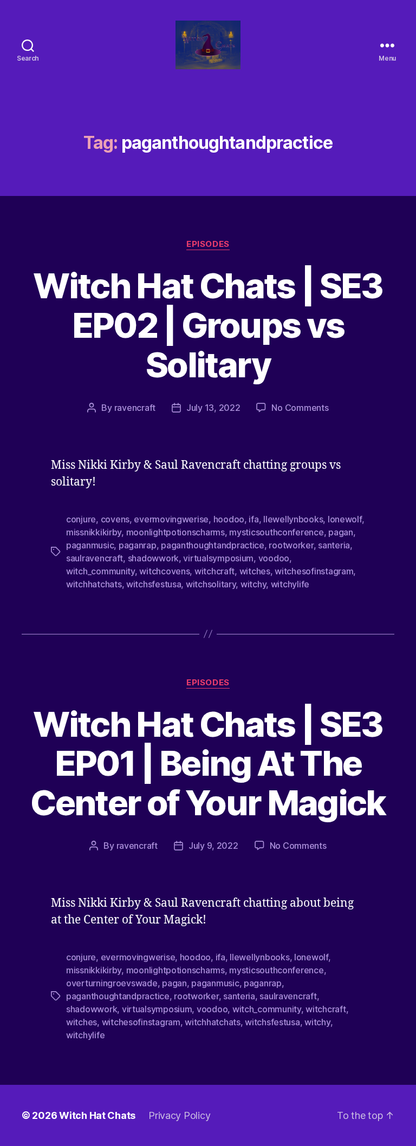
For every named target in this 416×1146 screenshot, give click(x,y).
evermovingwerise (171, 519)
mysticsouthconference (276, 532)
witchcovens (164, 571)
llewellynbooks (293, 519)
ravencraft (134, 407)
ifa (253, 519)
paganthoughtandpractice (212, 545)
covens (115, 519)
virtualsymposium (218, 558)
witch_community (100, 571)
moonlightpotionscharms (175, 532)
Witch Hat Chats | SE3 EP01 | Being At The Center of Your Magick (207, 763)
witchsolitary (211, 584)
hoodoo (228, 519)
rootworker (291, 545)
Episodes (207, 244)
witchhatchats (94, 584)
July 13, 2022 (213, 407)
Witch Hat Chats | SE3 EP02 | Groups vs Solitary (207, 325)
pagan (340, 532)
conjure (81, 519)
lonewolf (345, 519)
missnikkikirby (93, 532)
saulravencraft (94, 558)
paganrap (138, 545)
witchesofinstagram (314, 571)
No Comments (299, 407)
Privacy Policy (179, 1115)
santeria (334, 545)
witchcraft (214, 571)
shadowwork (153, 558)
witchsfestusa (153, 584)
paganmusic (90, 545)
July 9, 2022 (213, 845)
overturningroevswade (112, 983)
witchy (253, 584)
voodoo (273, 558)
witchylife (290, 584)
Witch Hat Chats (97, 1115)
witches (254, 571)
